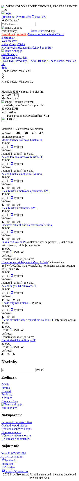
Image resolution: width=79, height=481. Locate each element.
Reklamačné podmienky (15, 438)
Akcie (15, 47)
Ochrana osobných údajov (16, 428)
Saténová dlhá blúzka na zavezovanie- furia (26, 225)
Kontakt (23, 47)
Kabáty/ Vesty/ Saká (13, 44)
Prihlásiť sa (8, 16)
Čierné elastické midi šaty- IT (18, 340)
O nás (40, 31)
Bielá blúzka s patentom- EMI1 (19, 208)
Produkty (21, 60)
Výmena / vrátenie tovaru (16, 435)
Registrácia (20, 57)
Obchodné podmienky (14, 425)
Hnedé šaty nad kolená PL (16, 303)
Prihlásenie (7, 57)
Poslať (40, 369)
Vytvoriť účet (23, 16)
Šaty (12, 37)
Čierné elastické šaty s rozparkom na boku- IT (28, 320)
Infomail (6, 387)
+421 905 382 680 (13, 455)
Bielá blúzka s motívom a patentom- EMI (25, 191)
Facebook (10, 460)
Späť (4, 67)
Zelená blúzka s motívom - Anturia (21, 174)
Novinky (6, 47)
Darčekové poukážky (14, 34)
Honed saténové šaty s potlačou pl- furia (24, 262)
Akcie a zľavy (9, 401)
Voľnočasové (9, 41)
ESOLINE (7, 60)
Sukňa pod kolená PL (14, 242)
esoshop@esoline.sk (16, 471)
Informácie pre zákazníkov (16, 422)
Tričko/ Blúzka (37, 60)
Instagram (7, 463)
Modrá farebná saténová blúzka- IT (21, 140)
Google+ (9, 467)
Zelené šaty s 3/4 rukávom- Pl (18, 286)
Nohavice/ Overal (38, 34)
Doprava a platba (11, 432)
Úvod (34, 31)
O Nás (5, 384)
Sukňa (52, 34)
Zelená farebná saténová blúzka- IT (21, 157)
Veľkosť (6, 94)
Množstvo (7, 98)
